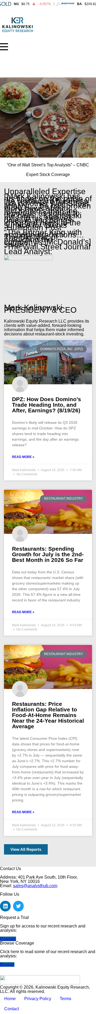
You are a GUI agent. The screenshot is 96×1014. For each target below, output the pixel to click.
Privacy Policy (37, 998)
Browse (7, 964)
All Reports (14, 64)
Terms (65, 998)
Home (9, 50)
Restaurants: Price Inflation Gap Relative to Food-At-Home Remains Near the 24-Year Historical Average (48, 715)
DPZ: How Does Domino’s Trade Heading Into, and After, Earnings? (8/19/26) (46, 404)
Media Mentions (19, 71)
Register (8, 939)
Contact (11, 1009)
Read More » (23, 457)
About (9, 57)
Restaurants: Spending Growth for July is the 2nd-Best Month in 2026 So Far (48, 554)
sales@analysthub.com (35, 885)
